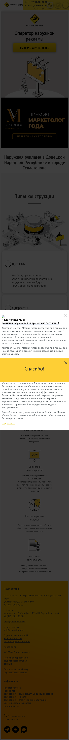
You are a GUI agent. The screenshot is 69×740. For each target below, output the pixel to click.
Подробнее (8, 423)
